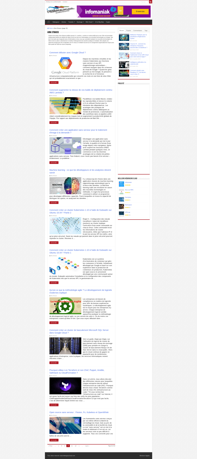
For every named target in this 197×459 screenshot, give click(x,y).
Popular (128, 30)
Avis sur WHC (129, 190)
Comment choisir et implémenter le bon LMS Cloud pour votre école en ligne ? (139, 54)
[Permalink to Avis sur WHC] (121, 191)
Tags (146, 30)
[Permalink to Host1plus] (121, 199)
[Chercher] (150, 1)
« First (50, 446)
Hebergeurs (56, 22)
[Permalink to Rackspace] (121, 206)
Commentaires (137, 30)
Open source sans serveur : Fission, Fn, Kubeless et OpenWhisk (79, 412)
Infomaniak (128, 182)
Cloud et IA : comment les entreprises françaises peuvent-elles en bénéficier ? (138, 45)
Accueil (48, 22)
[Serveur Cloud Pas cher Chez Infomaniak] (114, 11)
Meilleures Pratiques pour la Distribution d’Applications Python (138, 36)
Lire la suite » (54, 82)
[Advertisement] (134, 98)
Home (51, 28)
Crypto (108, 22)
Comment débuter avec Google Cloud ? (67, 52)
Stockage (79, 22)
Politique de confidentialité (53, 2)
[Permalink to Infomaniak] (121, 184)
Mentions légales (145, 455)
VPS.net (127, 212)
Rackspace (128, 205)
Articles (64, 22)
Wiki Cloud (89, 22)
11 (72, 446)
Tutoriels (70, 22)
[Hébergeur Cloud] (60, 9)
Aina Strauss (54, 55)
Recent (122, 30)
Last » (87, 446)
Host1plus (128, 197)
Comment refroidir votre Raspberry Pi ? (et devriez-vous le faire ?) (138, 72)
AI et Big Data (99, 22)
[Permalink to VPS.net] (121, 214)
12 (75, 446)
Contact (65, 2)
